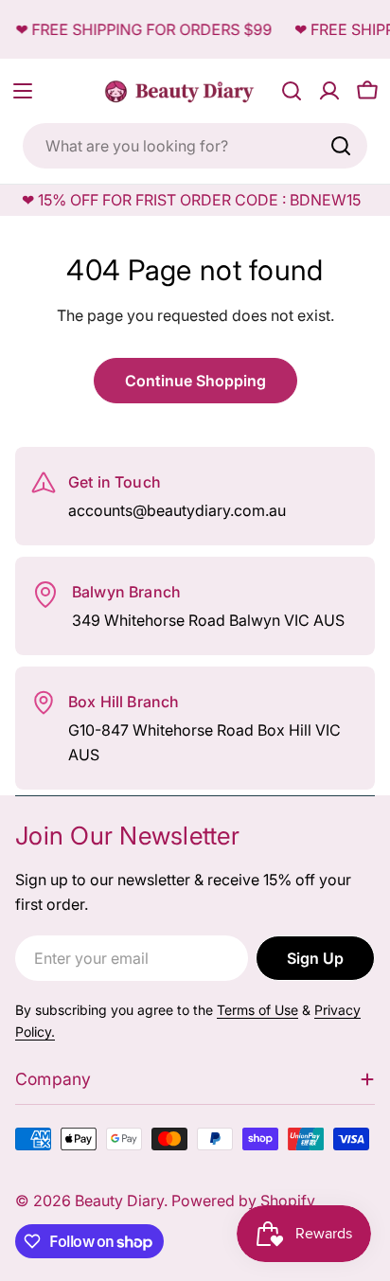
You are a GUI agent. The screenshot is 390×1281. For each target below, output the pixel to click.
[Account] (329, 91)
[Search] (340, 145)
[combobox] (195, 146)
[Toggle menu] (22, 91)
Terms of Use (257, 1010)
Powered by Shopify (243, 1200)
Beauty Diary (119, 1200)
